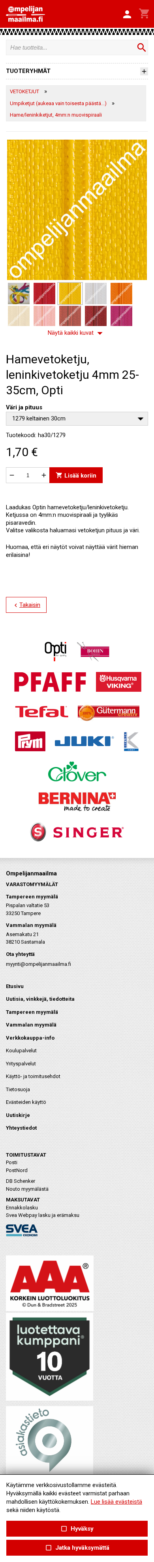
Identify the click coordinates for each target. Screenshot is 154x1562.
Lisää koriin (76, 475)
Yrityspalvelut (21, 1064)
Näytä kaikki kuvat (77, 333)
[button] (127, 14)
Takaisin (26, 605)
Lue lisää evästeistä (116, 1501)
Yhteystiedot (21, 1128)
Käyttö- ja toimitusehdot (33, 1076)
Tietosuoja (18, 1089)
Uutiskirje (18, 1115)
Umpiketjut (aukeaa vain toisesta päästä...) (58, 103)
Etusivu (15, 986)
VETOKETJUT (24, 91)
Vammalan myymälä (31, 1025)
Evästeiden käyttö (26, 1102)
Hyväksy (77, 1529)
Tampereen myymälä (32, 1012)
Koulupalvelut (21, 1050)
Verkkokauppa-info (30, 1038)
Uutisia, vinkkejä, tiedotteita (40, 999)
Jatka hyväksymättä (77, 1548)
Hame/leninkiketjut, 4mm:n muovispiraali (56, 115)
